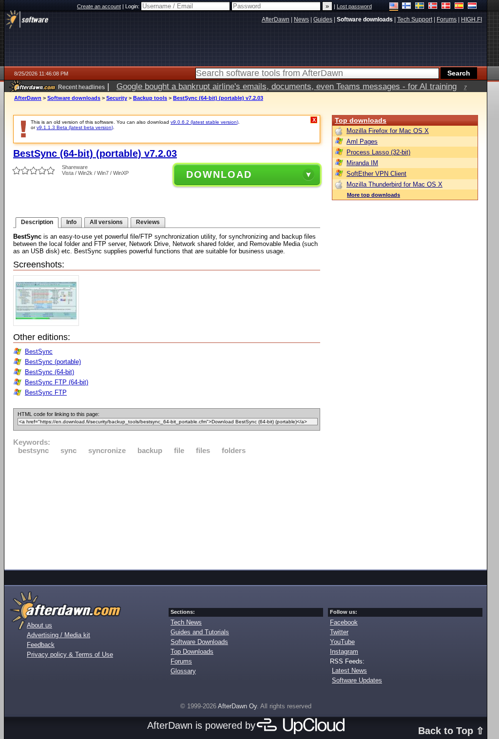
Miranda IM (362, 163)
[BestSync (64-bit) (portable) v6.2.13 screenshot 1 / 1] (48, 323)
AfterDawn (27, 98)
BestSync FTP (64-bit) (56, 382)
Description (37, 222)
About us (39, 625)
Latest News (349, 670)
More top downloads (373, 195)
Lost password (354, 6)
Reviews (148, 222)
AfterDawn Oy (237, 706)
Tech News (186, 622)
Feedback (41, 644)
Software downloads (73, 98)
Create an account (99, 6)
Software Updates (357, 680)
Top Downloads (192, 651)
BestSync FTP (46, 392)
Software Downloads (199, 641)
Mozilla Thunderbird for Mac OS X (394, 184)
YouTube (342, 641)
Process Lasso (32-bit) (378, 152)
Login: (133, 6)
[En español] (459, 6)
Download (219, 174)
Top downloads (360, 120)
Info (71, 222)
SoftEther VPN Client (376, 173)
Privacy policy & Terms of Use (70, 654)
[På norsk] (433, 6)
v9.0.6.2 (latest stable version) (204, 122)
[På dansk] (446, 6)
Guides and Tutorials (200, 632)
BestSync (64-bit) (49, 372)
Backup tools (150, 98)
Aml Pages (362, 141)
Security (116, 98)
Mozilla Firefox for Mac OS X (387, 130)
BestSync (39, 351)
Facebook (344, 622)
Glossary (183, 671)
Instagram (344, 651)
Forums (181, 661)
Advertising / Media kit (58, 635)
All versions (106, 222)
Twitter (339, 632)
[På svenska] (419, 6)
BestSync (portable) (53, 361)
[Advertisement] (166, 510)
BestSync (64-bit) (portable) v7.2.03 (218, 98)
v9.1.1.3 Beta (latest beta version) (75, 127)
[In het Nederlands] (472, 6)
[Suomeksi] (406, 6)
